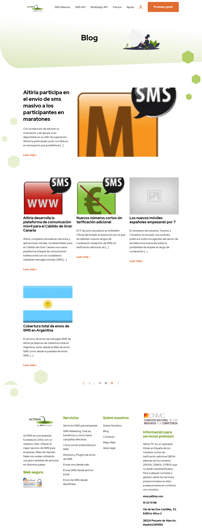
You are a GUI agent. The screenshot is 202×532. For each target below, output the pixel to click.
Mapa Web (109, 442)
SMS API (80, 7)
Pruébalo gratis (163, 7)
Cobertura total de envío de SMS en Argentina (46, 328)
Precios (117, 7)
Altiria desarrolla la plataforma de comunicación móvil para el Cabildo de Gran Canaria (47, 224)
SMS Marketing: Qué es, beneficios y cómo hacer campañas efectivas (77, 435)
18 (106, 383)
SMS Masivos (62, 7)
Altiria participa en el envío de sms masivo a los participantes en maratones (46, 105)
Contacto (108, 436)
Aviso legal (109, 448)
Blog (106, 431)
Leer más (29, 155)
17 (100, 383)
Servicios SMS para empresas (80, 425)
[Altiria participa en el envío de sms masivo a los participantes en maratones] (35, 13)
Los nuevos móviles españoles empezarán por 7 (153, 220)
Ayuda (130, 7)
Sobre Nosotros (112, 425)
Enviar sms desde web (76, 464)
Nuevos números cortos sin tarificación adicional (99, 220)
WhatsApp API (99, 7)
